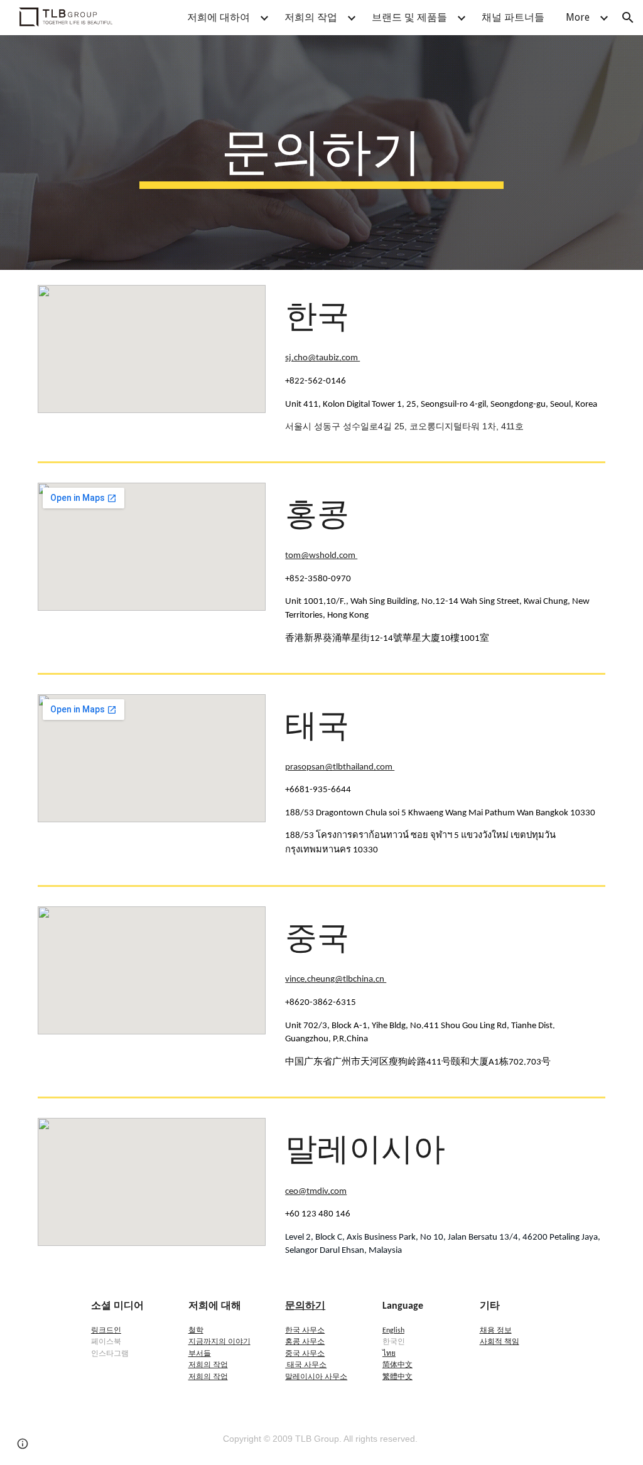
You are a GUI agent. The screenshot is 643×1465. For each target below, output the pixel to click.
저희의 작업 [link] (310, 17)
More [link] (578, 17)
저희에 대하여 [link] (218, 17)
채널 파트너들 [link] (513, 17)
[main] (321, 152)
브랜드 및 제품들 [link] (409, 17)
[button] (628, 18)
